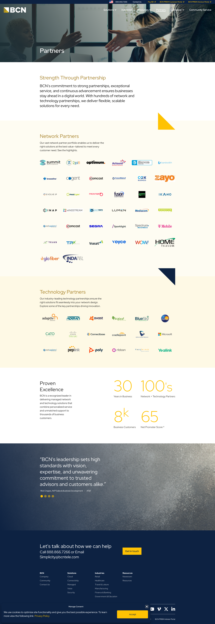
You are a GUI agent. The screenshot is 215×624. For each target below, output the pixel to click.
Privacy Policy (42, 616)
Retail (97, 576)
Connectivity (73, 580)
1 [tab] (41, 496)
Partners (161, 9)
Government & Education (106, 596)
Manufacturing (101, 588)
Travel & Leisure (102, 584)
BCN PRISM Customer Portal (171, 2)
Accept (132, 614)
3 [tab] (49, 496)
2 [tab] (45, 496)
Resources (143, 9)
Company (176, 9)
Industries (126, 9)
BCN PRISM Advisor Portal (198, 2)
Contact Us (137, 2)
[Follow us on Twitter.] (166, 609)
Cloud (70, 576)
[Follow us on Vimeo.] (159, 609)
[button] (147, 606)
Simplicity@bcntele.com (59, 556)
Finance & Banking (103, 592)
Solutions (109, 9)
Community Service (200, 9)
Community (45, 580)
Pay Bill (151, 2)
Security (71, 592)
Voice (69, 588)
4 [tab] (53, 496)
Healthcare (99, 580)
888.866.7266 (121, 2)
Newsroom (127, 576)
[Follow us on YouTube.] (151, 609)
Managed (71, 584)
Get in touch (132, 551)
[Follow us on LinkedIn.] (173, 609)
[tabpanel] (107, 478)
